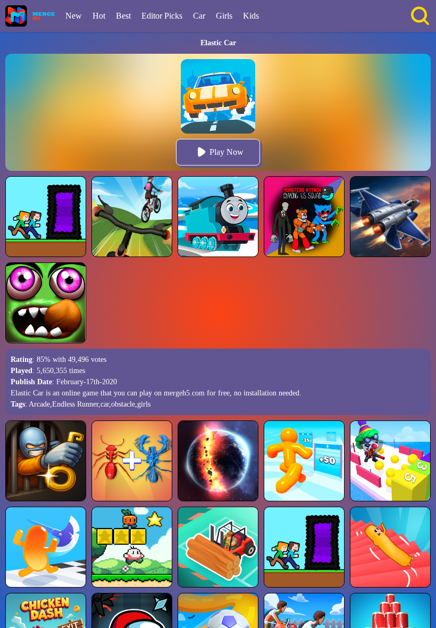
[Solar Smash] (218, 461)
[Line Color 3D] (218, 217)
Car (199, 15)
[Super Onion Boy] (132, 547)
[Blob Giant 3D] (46, 547)
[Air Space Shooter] (390, 217)
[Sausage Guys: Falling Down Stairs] (390, 547)
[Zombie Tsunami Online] (46, 303)
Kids (251, 15)
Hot (99, 15)
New (73, 15)
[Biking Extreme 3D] (132, 217)
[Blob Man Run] (304, 461)
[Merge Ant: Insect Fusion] (132, 461)
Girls (224, 15)
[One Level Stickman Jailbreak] (46, 461)
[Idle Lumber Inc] (218, 547)
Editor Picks (161, 15)
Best (123, 15)
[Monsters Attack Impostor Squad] (304, 217)
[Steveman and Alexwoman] (46, 217)
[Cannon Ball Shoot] (390, 461)
